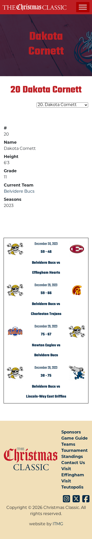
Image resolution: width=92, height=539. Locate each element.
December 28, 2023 (45, 368)
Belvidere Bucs (19, 192)
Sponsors (71, 432)
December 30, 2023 (46, 244)
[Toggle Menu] (83, 7)
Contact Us (73, 463)
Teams (68, 445)
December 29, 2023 (45, 285)
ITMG (58, 524)
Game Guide (74, 439)
